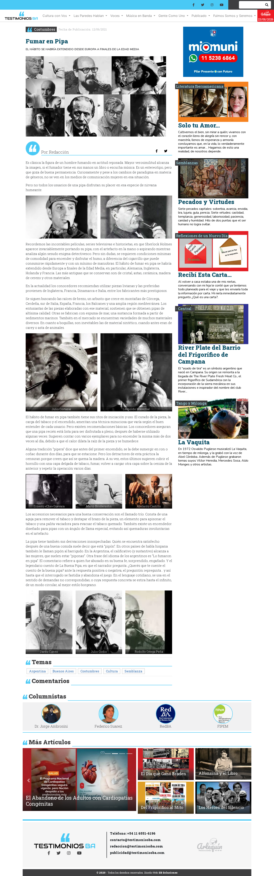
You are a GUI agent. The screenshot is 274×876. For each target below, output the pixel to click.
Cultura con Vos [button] (55, 16)
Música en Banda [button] (139, 16)
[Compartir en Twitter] (165, 151)
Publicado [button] (200, 16)
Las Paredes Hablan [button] (89, 16)
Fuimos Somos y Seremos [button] (233, 16)
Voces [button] (115, 16)
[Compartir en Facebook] (156, 151)
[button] (61, 217)
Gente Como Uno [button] (172, 16)
